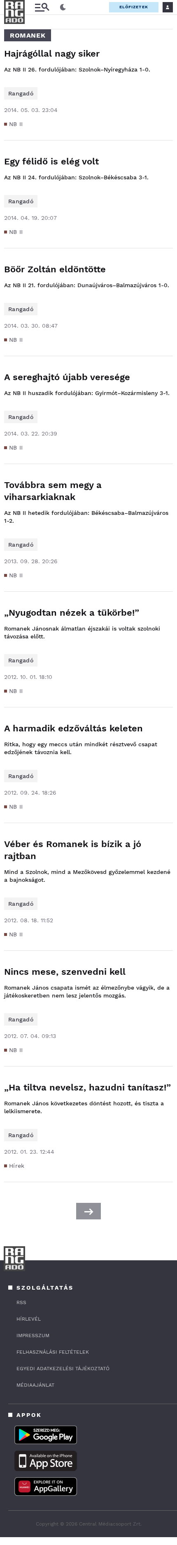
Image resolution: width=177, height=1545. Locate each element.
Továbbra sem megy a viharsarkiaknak (53, 491)
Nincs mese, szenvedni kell (65, 972)
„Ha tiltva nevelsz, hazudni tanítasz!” (87, 1087)
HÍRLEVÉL (28, 1319)
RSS (21, 1302)
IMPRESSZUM (32, 1335)
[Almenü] (42, 7)
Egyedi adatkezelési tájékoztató (62, 1368)
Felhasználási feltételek (52, 1352)
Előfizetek (133, 7)
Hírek (17, 1165)
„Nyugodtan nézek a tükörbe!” (71, 612)
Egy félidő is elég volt (51, 161)
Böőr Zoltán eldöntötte (55, 269)
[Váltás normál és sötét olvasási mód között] (63, 7)
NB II (16, 124)
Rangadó (20, 93)
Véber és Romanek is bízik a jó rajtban (72, 850)
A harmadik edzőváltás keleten (73, 728)
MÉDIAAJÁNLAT (35, 1385)
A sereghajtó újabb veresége (67, 377)
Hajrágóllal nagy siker (52, 53)
